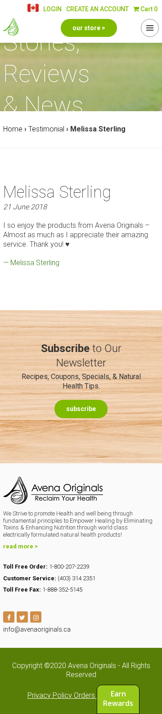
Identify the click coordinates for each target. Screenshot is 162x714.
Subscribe (81, 408)
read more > (20, 546)
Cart (148, 9)
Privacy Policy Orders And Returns (81, 695)
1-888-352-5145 (62, 589)
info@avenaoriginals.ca (37, 629)
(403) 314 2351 (76, 578)
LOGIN (52, 9)
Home (12, 129)
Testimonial (46, 129)
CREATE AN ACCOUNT (97, 9)
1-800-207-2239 (69, 566)
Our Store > (88, 28)
